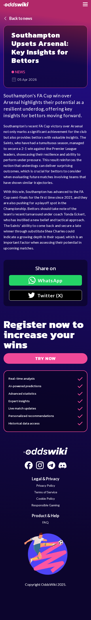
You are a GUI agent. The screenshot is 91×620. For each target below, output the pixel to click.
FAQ (45, 522)
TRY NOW (45, 358)
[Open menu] (85, 4)
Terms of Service (45, 492)
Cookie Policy (45, 498)
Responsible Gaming (45, 505)
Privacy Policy (45, 485)
